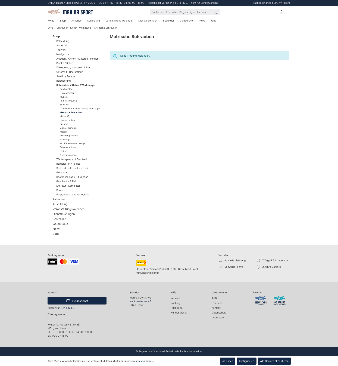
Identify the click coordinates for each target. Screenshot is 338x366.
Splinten (64, 124)
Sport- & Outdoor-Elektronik (72, 168)
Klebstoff (64, 116)
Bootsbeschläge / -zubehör (72, 176)
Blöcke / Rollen (64, 62)
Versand (175, 298)
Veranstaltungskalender (68, 209)
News (56, 228)
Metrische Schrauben (71, 112)
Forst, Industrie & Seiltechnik (72, 194)
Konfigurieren (246, 360)
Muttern (64, 97)
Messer (63, 131)
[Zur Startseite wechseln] (71, 12)
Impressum (218, 317)
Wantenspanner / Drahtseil (71, 159)
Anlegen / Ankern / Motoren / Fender (77, 58)
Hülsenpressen (67, 93)
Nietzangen (65, 139)
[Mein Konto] (281, 12)
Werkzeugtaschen (69, 135)
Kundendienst (79, 300)
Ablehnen (227, 360)
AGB (214, 298)
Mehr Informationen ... (143, 361)
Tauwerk (61, 49)
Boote (59, 190)
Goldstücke (60, 224)
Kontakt (216, 307)
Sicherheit (62, 45)
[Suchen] (216, 12)
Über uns (217, 303)
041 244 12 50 (65, 307)
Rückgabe (177, 307)
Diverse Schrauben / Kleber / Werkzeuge (80, 108)
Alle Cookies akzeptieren (274, 360)
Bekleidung (62, 40)
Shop (56, 36)
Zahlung (175, 303)
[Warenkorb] (288, 10)
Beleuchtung (63, 80)
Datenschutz (219, 312)
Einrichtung (62, 172)
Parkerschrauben (68, 100)
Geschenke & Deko (67, 181)
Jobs (56, 233)
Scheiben (64, 104)
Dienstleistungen (64, 214)
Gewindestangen (68, 155)
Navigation (62, 54)
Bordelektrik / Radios (68, 163)
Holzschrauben (67, 120)
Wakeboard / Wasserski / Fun (73, 67)
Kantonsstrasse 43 (140, 301)
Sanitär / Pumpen (66, 76)
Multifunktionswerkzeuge (72, 143)
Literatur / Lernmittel (68, 185)
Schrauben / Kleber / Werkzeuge (75, 85)
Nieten (63, 151)
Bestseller (59, 219)
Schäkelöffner (67, 89)
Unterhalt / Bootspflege (69, 71)
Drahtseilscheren (68, 128)
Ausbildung (60, 204)
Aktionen (59, 199)
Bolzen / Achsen (68, 147)
